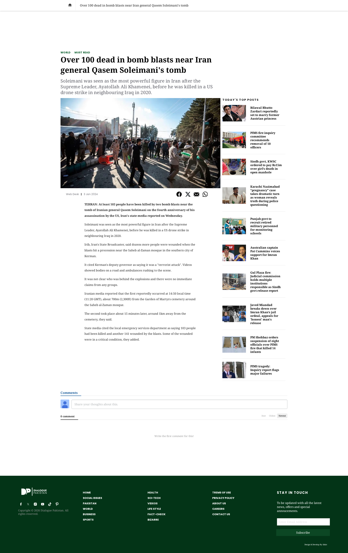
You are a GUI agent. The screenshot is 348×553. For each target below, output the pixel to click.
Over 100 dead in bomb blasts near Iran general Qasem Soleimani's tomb (136, 64)
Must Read (82, 52)
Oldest (272, 415)
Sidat (325, 544)
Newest (282, 415)
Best (264, 415)
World (66, 52)
